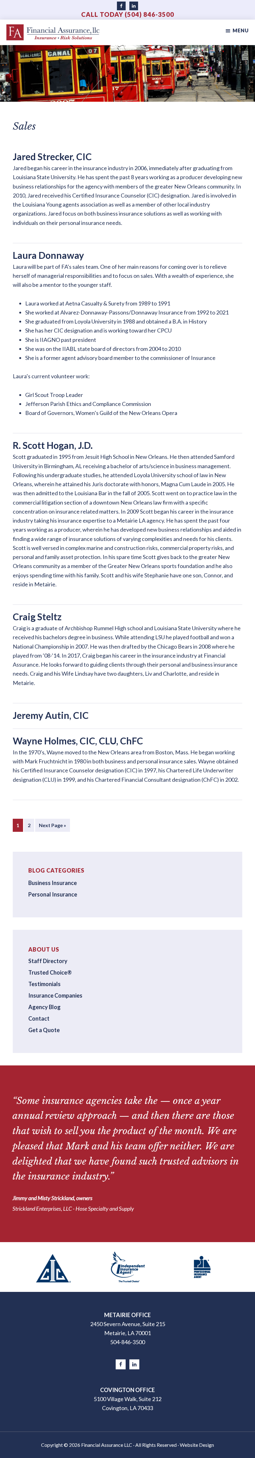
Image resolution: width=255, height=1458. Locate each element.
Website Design (197, 1445)
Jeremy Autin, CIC (51, 715)
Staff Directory (47, 960)
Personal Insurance (52, 894)
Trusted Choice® (50, 972)
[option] (53, 1267)
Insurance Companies (55, 995)
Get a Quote (44, 1030)
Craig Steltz (37, 616)
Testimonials (44, 984)
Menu (241, 30)
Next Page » (52, 827)
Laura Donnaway (48, 255)
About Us (43, 949)
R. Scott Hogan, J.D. (53, 445)
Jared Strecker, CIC (52, 156)
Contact (38, 1018)
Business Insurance (52, 882)
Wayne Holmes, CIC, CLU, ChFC (78, 740)
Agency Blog (44, 1007)
